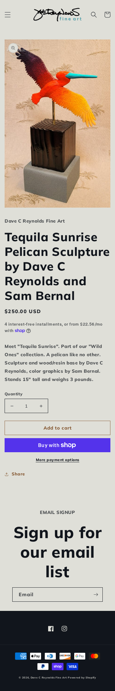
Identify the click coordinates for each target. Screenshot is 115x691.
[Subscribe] (95, 594)
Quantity (13, 393)
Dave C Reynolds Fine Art (49, 677)
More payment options (57, 459)
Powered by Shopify (82, 677)
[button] (7, 14)
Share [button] (18, 474)
